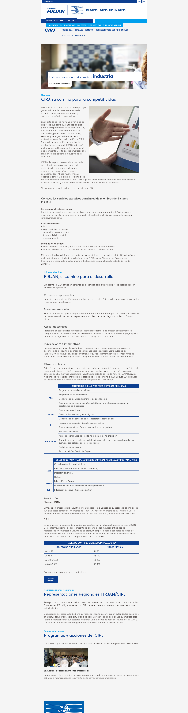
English (144, 1)
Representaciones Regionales (112, 30)
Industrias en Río (72, 25)
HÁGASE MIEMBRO (50, 579)
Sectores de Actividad (91, 25)
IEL (73, 20)
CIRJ (56, 20)
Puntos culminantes (73, 35)
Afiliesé (117, 25)
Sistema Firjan (93, 11)
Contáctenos (48, 1)
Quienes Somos (55, 25)
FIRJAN (49, 20)
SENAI (68, 20)
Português (139, 1)
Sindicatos (108, 25)
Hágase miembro (84, 30)
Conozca (67, 30)
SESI (61, 20)
